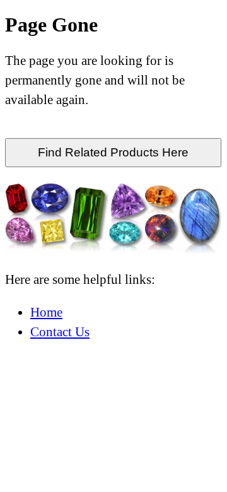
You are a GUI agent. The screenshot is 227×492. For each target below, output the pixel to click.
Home (46, 312)
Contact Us (60, 331)
